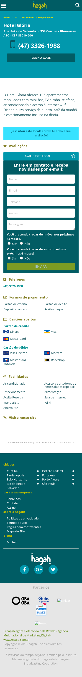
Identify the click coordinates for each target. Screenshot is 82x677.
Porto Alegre (50, 479)
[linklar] (63, 601)
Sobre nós (13, 499)
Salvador (13, 488)
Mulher (12, 542)
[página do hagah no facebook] (24, 569)
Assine (11, 507)
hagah (40, 5)
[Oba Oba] (21, 601)
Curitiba (12, 471)
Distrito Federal (52, 471)
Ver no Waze (41, 58)
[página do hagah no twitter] (53, 569)
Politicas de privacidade (22, 518)
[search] (77, 5)
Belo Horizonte (17, 479)
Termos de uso (17, 523)
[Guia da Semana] (43, 601)
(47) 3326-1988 (39, 45)
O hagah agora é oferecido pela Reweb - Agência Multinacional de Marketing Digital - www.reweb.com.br (35, 635)
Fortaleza (48, 475)
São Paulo (49, 484)
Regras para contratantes (24, 527)
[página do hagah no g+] (38, 569)
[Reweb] (41, 623)
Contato (12, 503)
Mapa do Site (16, 531)
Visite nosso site (22, 417)
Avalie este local (38, 156)
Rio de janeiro (16, 484)
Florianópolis (15, 475)
